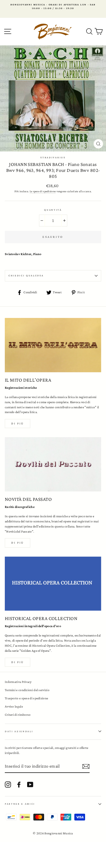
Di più (17, 423)
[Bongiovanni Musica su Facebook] (19, 784)
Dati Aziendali (19, 731)
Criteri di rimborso (18, 715)
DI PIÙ (17, 542)
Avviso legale (14, 706)
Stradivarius (52, 157)
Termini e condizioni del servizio (27, 690)
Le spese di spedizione (43, 191)
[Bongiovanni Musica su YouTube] (30, 784)
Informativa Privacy (18, 682)
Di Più (17, 662)
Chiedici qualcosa (26, 275)
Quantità (53, 209)
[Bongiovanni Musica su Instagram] (8, 784)
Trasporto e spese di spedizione (26, 698)
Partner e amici (20, 803)
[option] (53, 6)
